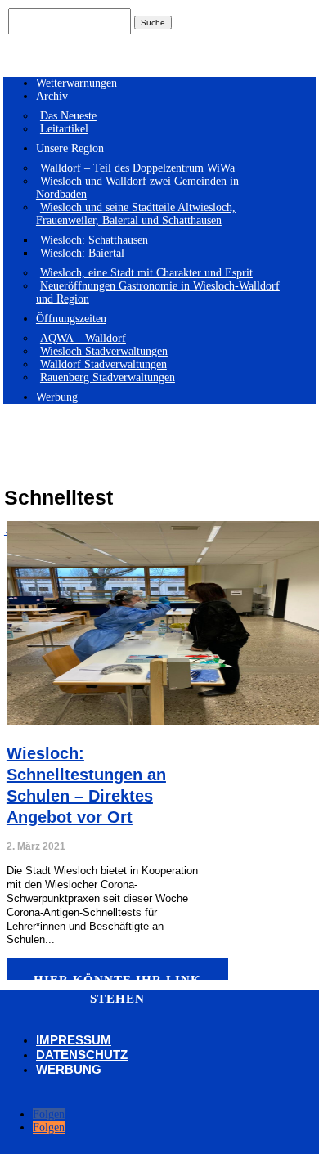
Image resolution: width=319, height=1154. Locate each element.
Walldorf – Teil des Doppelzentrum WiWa (137, 168)
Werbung (57, 397)
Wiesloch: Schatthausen (94, 240)
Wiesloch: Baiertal (82, 253)
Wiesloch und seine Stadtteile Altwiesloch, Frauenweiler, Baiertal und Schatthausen (136, 214)
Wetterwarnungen (76, 83)
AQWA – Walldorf (83, 338)
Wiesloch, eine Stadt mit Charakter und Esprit (146, 273)
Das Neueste (68, 116)
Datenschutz (82, 1055)
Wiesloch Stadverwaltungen (104, 351)
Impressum (73, 1040)
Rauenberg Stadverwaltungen (107, 377)
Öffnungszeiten (71, 318)
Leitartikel (64, 129)
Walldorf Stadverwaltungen (103, 364)
